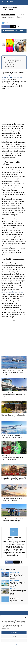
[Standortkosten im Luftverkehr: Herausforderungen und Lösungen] (14, 427)
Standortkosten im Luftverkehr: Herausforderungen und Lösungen (12, 436)
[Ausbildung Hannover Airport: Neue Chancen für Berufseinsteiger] (14, 510)
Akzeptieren (14, 632)
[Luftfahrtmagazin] (11, 1)
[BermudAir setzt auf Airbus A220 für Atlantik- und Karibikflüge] (5, 583)
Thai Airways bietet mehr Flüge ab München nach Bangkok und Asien (18, 592)
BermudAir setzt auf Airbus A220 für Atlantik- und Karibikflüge (17, 584)
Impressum (21, 644)
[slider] (9, 30)
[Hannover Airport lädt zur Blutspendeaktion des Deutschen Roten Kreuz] (14, 384)
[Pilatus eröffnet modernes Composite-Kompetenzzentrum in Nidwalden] (14, 407)
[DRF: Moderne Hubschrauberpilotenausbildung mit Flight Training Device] (14, 447)
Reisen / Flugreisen (8, 14)
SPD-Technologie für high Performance (13, 61)
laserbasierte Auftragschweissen (12, 292)
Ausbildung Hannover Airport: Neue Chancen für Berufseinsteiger (13, 520)
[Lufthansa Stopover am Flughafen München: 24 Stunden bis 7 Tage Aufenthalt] (14, 362)
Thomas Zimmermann (13, 23)
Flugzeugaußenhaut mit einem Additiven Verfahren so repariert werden (12, 77)
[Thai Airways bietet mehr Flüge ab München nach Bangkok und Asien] (5, 591)
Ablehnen (14, 636)
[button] (26, 617)
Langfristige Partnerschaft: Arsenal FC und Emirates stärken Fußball (13, 479)
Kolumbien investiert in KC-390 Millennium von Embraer (11, 499)
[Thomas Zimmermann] (2, 23)
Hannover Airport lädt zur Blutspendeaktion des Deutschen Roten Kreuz (13, 394)
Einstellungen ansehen (14, 640)
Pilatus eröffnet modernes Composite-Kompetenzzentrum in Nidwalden (13, 416)
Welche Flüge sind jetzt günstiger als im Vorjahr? (16, 599)
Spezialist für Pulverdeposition (9, 65)
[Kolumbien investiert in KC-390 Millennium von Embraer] (14, 490)
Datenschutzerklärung (13, 644)
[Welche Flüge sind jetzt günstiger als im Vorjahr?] (5, 599)
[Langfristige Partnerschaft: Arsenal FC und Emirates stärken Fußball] (14, 470)
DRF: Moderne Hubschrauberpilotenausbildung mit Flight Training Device (12, 457)
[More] (18, 26)
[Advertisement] (14, 107)
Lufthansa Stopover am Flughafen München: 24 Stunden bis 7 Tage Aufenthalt (12, 372)
